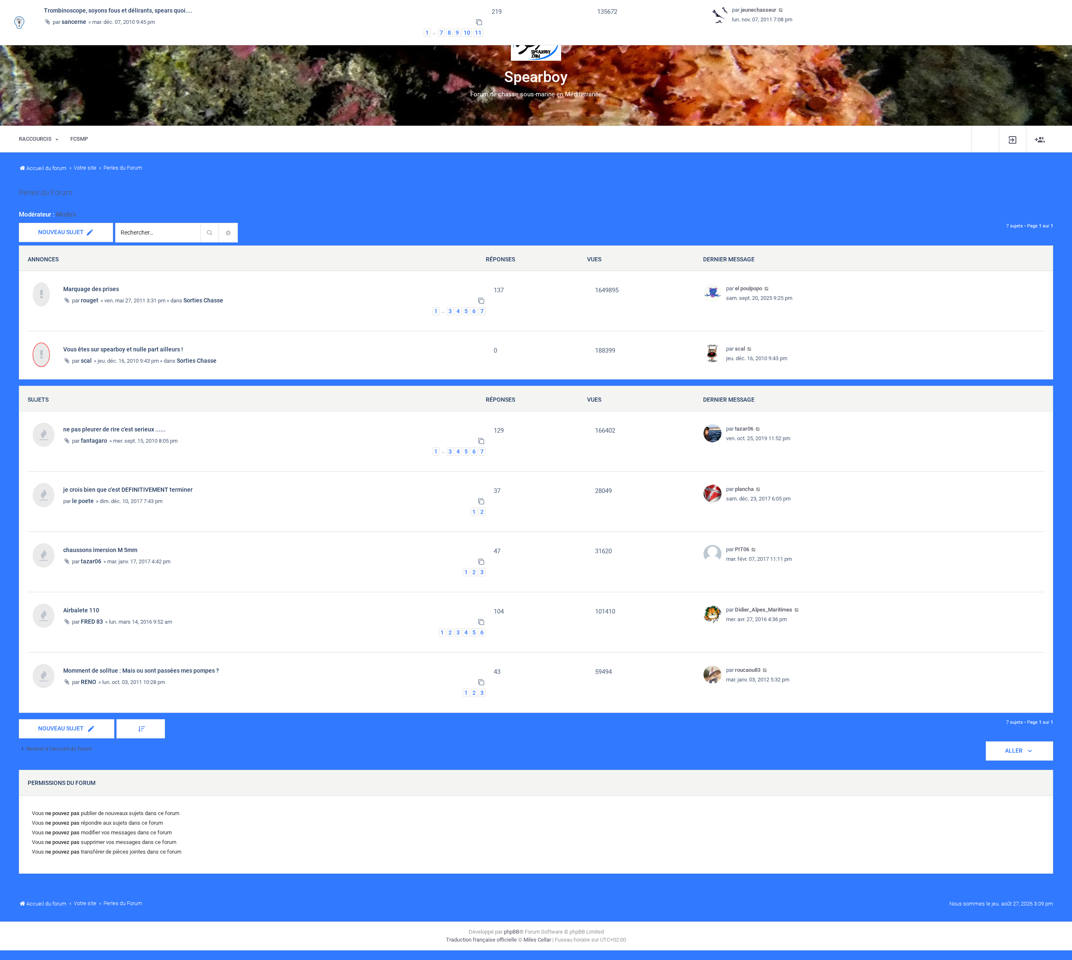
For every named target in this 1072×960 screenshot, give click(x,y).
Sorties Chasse (203, 300)
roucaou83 (747, 670)
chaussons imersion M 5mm (100, 550)
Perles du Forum (45, 192)
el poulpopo (748, 288)
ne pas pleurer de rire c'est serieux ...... (114, 429)
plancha (744, 489)
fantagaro (94, 440)
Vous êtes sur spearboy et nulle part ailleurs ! (123, 349)
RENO (88, 682)
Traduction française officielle (481, 940)
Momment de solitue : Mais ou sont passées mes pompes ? (141, 670)
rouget (89, 300)
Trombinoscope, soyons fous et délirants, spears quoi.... (118, 10)
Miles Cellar (537, 940)
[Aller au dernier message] (767, 288)
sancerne (74, 21)
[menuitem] (1013, 139)
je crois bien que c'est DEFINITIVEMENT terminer (128, 489)
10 (467, 32)
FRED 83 (92, 621)
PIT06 (742, 549)
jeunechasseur (758, 10)
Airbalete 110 (81, 610)
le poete (83, 501)
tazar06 (744, 429)
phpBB (511, 932)
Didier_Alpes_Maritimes (763, 609)
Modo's (66, 214)
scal (86, 360)
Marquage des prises (91, 289)
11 (478, 32)
